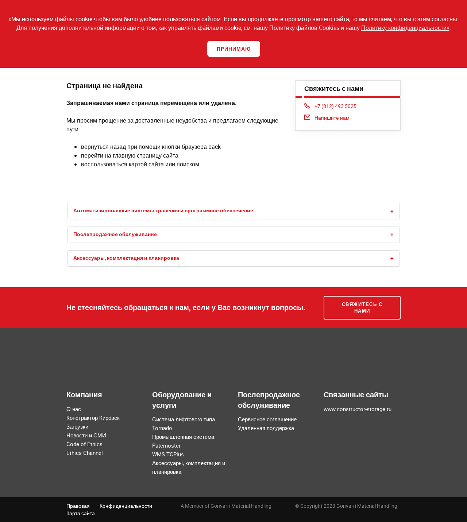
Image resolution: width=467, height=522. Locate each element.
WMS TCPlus (168, 454)
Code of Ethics (84, 444)
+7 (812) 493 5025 (335, 106)
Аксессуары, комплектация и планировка (126, 257)
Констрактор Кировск (93, 417)
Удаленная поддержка (266, 428)
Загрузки (77, 426)
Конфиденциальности (126, 505)
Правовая (78, 505)
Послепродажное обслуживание (115, 234)
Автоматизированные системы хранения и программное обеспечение (163, 210)
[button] (392, 211)
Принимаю (234, 48)
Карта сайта (80, 513)
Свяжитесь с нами (362, 307)
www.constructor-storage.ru (357, 409)
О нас (73, 409)
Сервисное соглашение (267, 419)
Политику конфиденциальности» (405, 28)
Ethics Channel (84, 452)
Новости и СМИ (86, 435)
